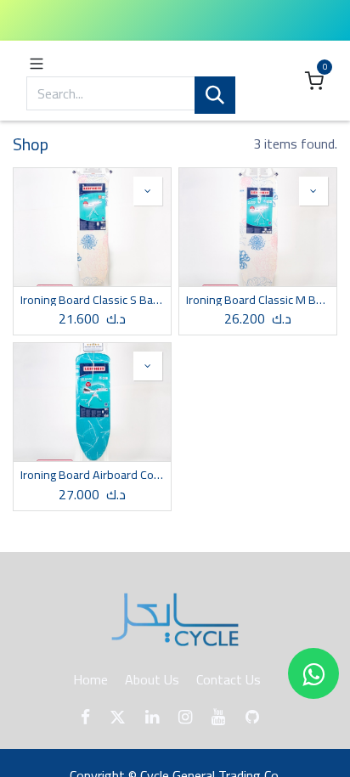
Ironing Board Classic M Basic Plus (258, 300)
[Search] (215, 95)
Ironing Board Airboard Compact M (92, 475)
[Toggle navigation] (36, 62)
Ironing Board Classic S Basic (92, 300)
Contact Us (228, 679)
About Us (152, 679)
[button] (147, 191)
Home (90, 679)
